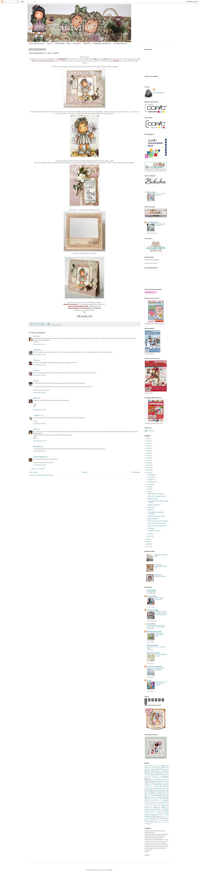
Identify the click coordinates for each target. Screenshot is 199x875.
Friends (36, 325)
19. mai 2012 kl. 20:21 (39, 410)
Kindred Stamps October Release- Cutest (159, 634)
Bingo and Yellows (153, 518)
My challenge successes (120, 43)
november (151, 477)
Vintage (155, 807)
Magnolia (152, 792)
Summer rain (151, 507)
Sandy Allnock (151, 624)
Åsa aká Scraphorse (39, 457)
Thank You (59, 325)
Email (68, 43)
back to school (156, 811)
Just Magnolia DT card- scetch (156, 516)
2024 (148, 443)
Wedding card (148, 809)
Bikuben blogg (151, 192)
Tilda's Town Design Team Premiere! (158, 521)
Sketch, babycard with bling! (155, 493)
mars (149, 536)
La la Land (158, 788)
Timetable (155, 806)
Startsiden (84, 472)
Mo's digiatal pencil (157, 795)
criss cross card (162, 814)
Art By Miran (150, 769)
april (149, 534)
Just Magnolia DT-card (154, 530)
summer (151, 822)
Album (157, 765)
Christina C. (36, 350)
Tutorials (49, 43)
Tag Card (156, 804)
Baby (158, 769)
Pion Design (42, 325)
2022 (148, 448)
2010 (148, 539)
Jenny (35, 370)
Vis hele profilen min (159, 92)
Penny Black (164, 799)
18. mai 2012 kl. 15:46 (39, 375)
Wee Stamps (157, 809)
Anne (34, 381)
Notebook (153, 797)
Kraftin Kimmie (149, 786)
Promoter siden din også (151, 263)
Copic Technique (153, 777)
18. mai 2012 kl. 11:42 (39, 344)
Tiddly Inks (147, 806)
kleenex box (164, 816)
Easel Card (153, 779)
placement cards (149, 820)
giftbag (157, 816)
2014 (148, 467)
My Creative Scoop (152, 645)
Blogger (110, 870)
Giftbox (167, 783)
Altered (163, 765)
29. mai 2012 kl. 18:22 (39, 441)
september (151, 482)
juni (149, 489)
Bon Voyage (151, 528)
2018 (148, 458)
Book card (150, 773)
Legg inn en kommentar (38, 468)
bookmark (166, 811)
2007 (148, 546)
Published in (87, 43)
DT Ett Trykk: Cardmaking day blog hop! (161, 566)
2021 (148, 450)
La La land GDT (149, 788)
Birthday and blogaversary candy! (160, 575)
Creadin (149, 680)
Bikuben (147, 771)
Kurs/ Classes (77, 43)
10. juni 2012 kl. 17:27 (39, 451)
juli (149, 487)
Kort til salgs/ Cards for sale (36, 43)
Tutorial (163, 806)
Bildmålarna (158, 771)
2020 (148, 453)
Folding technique (150, 781)
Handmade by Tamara (153, 653)
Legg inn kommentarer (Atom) (44, 475)
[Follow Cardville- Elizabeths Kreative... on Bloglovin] (151, 293)
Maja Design (162, 792)
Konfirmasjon (165, 784)
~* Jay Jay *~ (37, 415)
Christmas (152, 774)
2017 (148, 460)
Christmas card (164, 774)
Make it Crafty (149, 793)
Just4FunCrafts (151, 590)
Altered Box (148, 767)
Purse (158, 800)
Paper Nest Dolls (163, 797)
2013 (148, 470)
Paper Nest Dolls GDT (153, 798)
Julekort (156, 784)
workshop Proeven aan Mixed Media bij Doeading (161, 683)
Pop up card (151, 800)
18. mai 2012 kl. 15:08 (39, 365)
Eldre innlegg (136, 472)
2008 (148, 544)
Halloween (149, 784)
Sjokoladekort (165, 802)
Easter (160, 779)
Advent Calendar (149, 765)
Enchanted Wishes (151, 591)
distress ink (148, 816)
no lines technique (150, 818)
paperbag (162, 818)
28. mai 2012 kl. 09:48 (39, 423)
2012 (148, 472)
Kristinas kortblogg (152, 610)
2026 (148, 438)
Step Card (149, 804)
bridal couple (151, 813)
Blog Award (151, 510)
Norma (35, 429)
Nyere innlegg (33, 472)
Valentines (147, 807)
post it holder (159, 820)
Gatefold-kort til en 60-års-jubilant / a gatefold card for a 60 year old (161, 613)
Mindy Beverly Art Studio (154, 631)
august (150, 484)
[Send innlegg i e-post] (48, 323)
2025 (148, 441)
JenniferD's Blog (152, 596)
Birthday (166, 771)
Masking (160, 793)
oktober (150, 479)
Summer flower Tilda (50, 325)
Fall (166, 779)
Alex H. (35, 336)
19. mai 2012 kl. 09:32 (39, 392)
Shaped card (155, 802)
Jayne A (35, 398)
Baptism (165, 769)
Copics (165, 777)
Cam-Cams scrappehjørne (154, 666)
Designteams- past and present (102, 43)
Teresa (35, 360)
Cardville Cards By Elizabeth (152, 259)
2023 (148, 446)
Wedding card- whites (154, 505)
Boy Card (157, 773)
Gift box (154, 783)
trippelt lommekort (162, 821)
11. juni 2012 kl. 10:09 (39, 465)
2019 (148, 455)
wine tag (147, 823)
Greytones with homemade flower (157, 526)
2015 (148, 465)
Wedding (164, 807)
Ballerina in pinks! (153, 498)
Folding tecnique (162, 781)
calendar (159, 813)
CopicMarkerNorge (152, 222)
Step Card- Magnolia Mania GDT (157, 523)
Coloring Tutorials (59, 43)
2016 (148, 463)
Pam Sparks (37, 446)
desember (151, 474)
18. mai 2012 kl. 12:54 (39, 354)
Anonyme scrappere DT (161, 767)
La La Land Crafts (160, 786)
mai (149, 491)
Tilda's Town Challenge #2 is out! (157, 496)
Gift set (161, 783)
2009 (148, 541)
